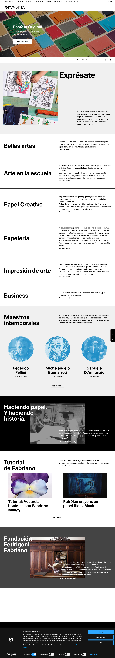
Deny (100, 642)
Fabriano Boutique (73, 1)
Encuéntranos (58, 1)
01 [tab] (78, 59)
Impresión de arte (27, 270)
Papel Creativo (23, 204)
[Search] (104, 2)
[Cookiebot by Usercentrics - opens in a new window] (11, 654)
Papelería (16, 238)
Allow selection (100, 637)
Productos (20, 1)
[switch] (51, 654)
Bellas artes (19, 145)
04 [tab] (86, 59)
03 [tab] (83, 59)
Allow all (100, 632)
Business (16, 295)
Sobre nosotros (9, 1)
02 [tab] (80, 59)
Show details (94, 654)
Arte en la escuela (28, 173)
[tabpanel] (57, 34)
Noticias (28, 1)
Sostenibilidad (38, 1)
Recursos (48, 1)
